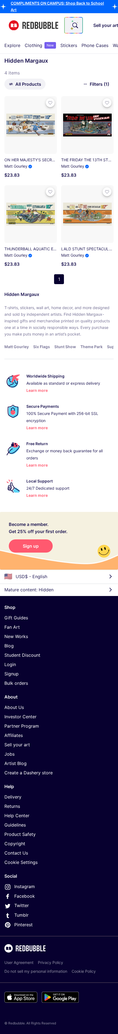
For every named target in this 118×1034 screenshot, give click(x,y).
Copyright (14, 843)
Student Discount (22, 655)
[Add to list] (50, 102)
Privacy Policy (50, 962)
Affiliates (13, 735)
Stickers (68, 45)
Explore (12, 45)
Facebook (24, 896)
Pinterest (23, 924)
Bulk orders (16, 683)
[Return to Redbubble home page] (33, 25)
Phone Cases (95, 45)
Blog (9, 645)
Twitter (21, 905)
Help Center (16, 815)
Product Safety (20, 834)
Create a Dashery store (28, 772)
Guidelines (15, 825)
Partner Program (21, 726)
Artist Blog (15, 763)
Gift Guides (16, 617)
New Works (16, 636)
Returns (12, 806)
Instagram (24, 886)
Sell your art (17, 744)
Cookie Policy (84, 971)
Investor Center (20, 716)
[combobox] (73, 25)
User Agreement (18, 962)
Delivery (12, 797)
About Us (14, 707)
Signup (11, 674)
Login (10, 664)
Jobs (9, 754)
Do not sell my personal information (35, 971)
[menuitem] (12, 45)
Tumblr (21, 915)
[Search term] (74, 25)
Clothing (39, 45)
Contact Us (16, 853)
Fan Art (12, 627)
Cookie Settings (21, 862)
